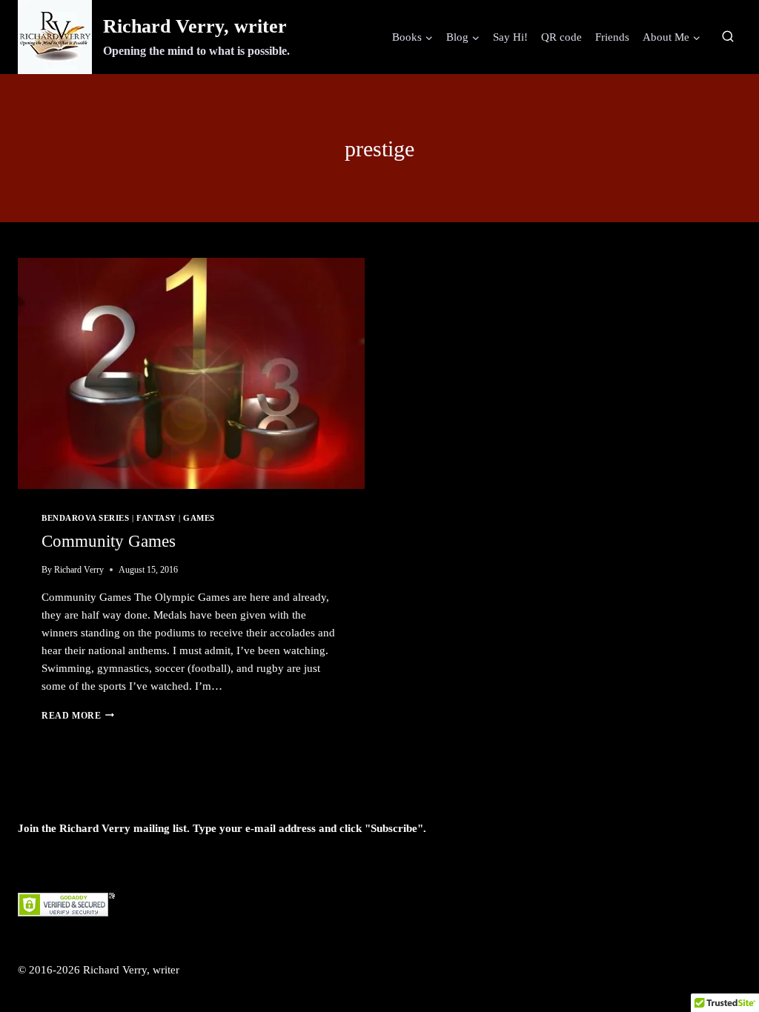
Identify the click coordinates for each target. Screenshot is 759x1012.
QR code (561, 37)
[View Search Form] (728, 37)
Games (199, 518)
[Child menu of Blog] (463, 37)
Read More (78, 715)
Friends (612, 37)
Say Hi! (510, 37)
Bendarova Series (85, 518)
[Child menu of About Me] (671, 37)
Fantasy (156, 518)
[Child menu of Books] (412, 37)
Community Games (109, 541)
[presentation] (191, 373)
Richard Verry (79, 570)
